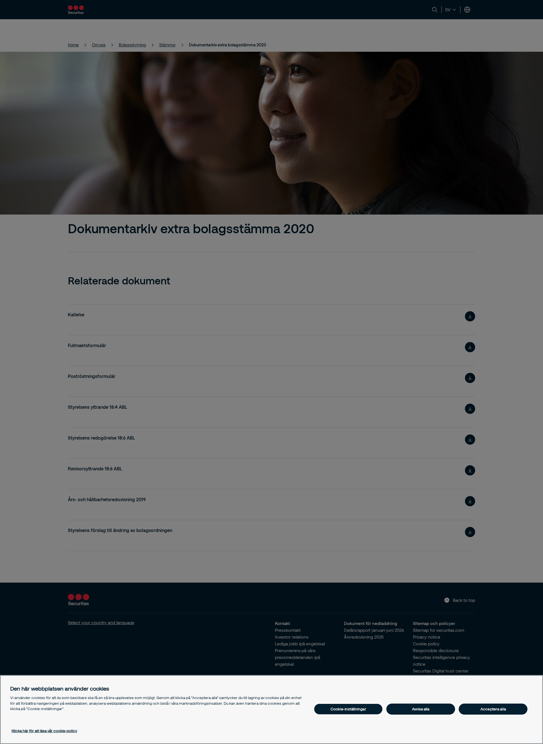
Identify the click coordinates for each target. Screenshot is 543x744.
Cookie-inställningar (348, 709)
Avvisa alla (420, 709)
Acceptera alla (493, 709)
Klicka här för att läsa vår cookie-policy (44, 730)
